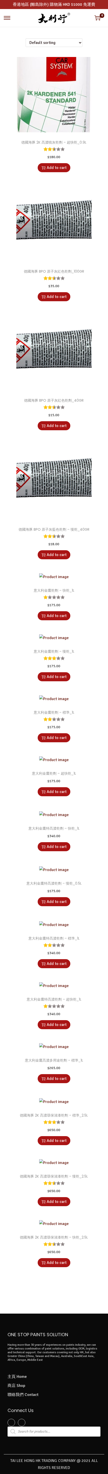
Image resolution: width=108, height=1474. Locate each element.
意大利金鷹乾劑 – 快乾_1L (54, 590)
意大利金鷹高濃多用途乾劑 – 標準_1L (54, 1060)
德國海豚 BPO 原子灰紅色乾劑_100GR (54, 271)
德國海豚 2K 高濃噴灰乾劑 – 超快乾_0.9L (53, 142)
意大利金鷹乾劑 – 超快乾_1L (54, 773)
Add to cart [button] (57, 167)
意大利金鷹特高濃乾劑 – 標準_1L (54, 938)
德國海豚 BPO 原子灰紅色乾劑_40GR (54, 400)
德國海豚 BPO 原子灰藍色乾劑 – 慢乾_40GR (54, 529)
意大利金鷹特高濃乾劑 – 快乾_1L (54, 828)
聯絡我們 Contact (23, 1394)
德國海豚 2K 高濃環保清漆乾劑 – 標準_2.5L (54, 1115)
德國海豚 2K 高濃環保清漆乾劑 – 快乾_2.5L (54, 1237)
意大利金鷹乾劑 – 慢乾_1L (54, 651)
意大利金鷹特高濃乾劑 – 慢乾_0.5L (54, 883)
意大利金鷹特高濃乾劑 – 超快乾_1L (54, 999)
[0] (97, 18)
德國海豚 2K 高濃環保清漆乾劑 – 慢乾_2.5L (54, 1176)
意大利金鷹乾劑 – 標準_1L (54, 712)
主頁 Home (17, 1376)
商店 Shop (16, 1385)
